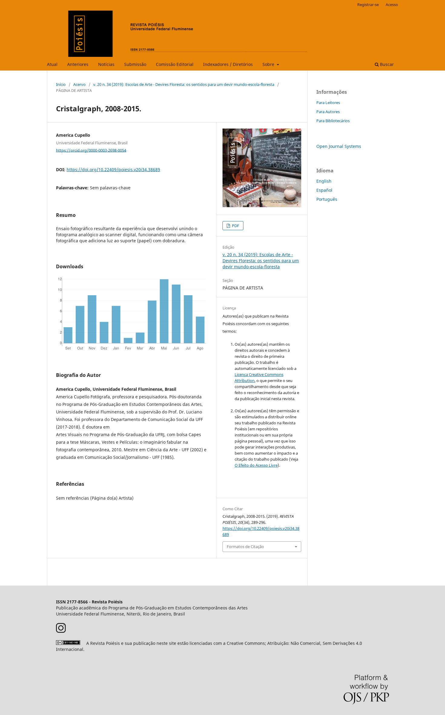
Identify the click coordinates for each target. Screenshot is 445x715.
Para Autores (328, 111)
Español (324, 190)
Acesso (392, 4)
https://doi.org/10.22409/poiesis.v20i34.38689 (113, 169)
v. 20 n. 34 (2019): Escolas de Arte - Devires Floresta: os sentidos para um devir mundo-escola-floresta (183, 84)
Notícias (106, 64)
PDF (235, 225)
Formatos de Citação (245, 546)
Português (326, 199)
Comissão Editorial (174, 64)
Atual (52, 64)
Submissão (135, 64)
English (323, 181)
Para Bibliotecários (333, 120)
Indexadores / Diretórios (228, 64)
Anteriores (77, 64)
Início (61, 84)
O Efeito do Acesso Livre (256, 465)
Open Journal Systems (338, 146)
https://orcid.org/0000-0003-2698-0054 (91, 150)
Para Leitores (328, 102)
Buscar (386, 64)
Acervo (79, 84)
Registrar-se (368, 4)
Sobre (268, 64)
